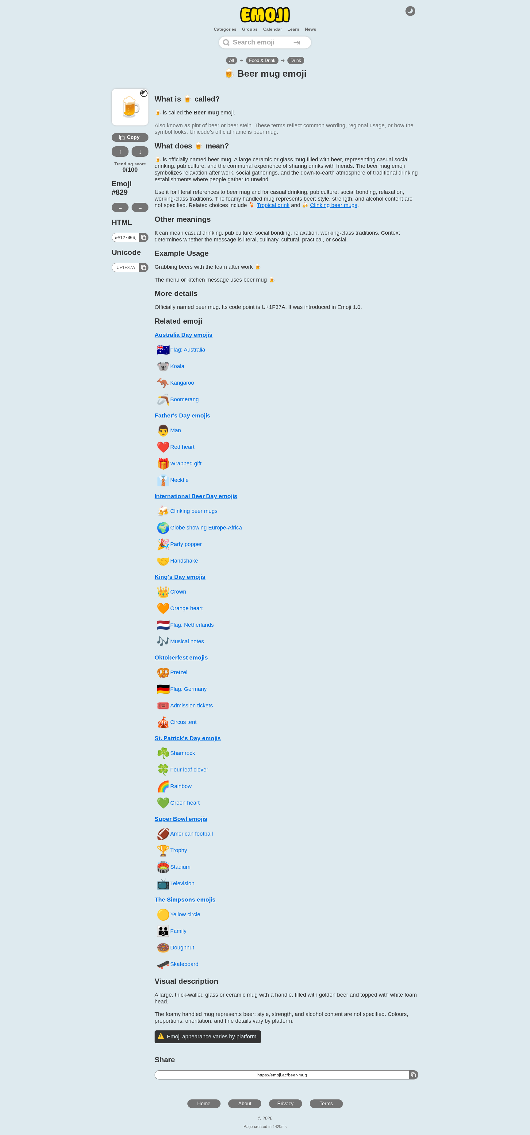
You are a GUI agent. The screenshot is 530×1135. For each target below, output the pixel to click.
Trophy (171, 850)
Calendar (272, 29)
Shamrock (175, 753)
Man (168, 431)
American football (184, 834)
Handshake (177, 561)
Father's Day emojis (182, 415)
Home (203, 1103)
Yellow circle (178, 915)
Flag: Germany (181, 689)
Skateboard (177, 964)
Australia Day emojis (184, 335)
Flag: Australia (180, 350)
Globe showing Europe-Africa (199, 528)
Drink (295, 60)
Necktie (172, 480)
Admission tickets (184, 706)
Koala (170, 366)
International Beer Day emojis (196, 496)
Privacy (285, 1103)
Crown (171, 592)
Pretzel (171, 673)
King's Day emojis (180, 577)
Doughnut (175, 948)
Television (175, 884)
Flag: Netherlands (185, 625)
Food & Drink (262, 60)
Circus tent (176, 722)
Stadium (173, 867)
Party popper (179, 544)
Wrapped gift (179, 464)
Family (171, 931)
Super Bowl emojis (181, 819)
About (244, 1103)
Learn (293, 29)
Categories (225, 29)
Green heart (178, 803)
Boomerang (177, 400)
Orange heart (179, 608)
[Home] (265, 15)
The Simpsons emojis (185, 899)
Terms (326, 1103)
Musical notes (180, 642)
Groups (250, 29)
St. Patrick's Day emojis (188, 738)
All (231, 60)
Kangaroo (175, 383)
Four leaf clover (182, 770)
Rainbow (174, 786)
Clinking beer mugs (186, 511)
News (310, 29)
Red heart (175, 447)
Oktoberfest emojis (181, 657)
